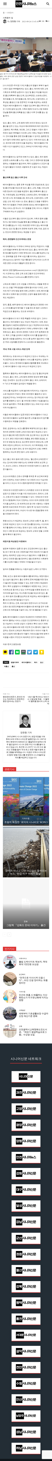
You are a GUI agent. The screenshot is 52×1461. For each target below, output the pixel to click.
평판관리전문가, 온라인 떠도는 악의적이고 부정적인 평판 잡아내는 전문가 (14, 699)
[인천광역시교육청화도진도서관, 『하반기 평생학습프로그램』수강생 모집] (10, 1031)
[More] (41, 30)
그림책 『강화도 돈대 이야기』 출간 (26, 925)
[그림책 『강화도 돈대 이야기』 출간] (26, 903)
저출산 (6, 666)
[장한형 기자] (5, 21)
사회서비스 (23, 958)
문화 (26, 921)
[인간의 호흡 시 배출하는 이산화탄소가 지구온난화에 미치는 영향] (10, 996)
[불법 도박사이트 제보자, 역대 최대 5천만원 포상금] (10, 962)
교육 (20, 1026)
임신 (41, 662)
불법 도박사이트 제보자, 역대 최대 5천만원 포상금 (33, 963)
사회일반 (22, 1010)
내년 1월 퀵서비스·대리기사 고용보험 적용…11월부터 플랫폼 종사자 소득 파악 (38, 700)
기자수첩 (25, 818)
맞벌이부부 (15, 662)
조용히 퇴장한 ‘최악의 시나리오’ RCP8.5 (26, 822)
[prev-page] (4, 934)
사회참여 (9, 12)
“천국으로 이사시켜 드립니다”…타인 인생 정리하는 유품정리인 (33, 980)
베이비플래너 (26, 662)
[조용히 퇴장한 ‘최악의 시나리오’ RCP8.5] (26, 800)
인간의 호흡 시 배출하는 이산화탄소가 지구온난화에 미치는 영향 (33, 997)
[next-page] (9, 934)
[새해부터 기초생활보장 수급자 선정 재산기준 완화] (10, 1013)
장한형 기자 (15, 21)
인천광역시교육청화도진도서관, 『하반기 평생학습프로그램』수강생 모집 (33, 1032)
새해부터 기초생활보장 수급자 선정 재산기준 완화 (33, 1014)
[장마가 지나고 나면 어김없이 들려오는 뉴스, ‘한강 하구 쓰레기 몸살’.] (26, 852)
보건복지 (22, 974)
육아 (35, 662)
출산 (13, 666)
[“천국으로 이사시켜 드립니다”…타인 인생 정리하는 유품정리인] (10, 979)
